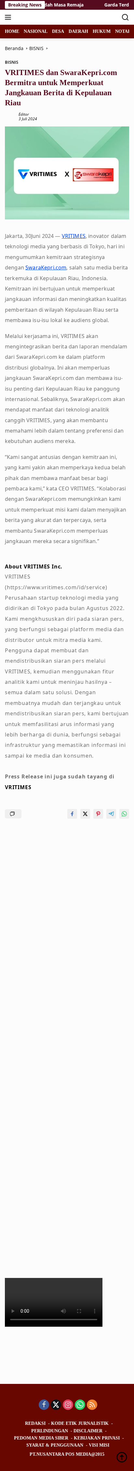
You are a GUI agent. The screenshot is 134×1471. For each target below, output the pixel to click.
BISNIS (11, 62)
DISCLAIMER (88, 1430)
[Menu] (9, 17)
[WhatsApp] (80, 1405)
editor (24, 114)
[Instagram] (68, 1405)
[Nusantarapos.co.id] (48, 17)
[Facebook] (44, 1405)
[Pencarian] (125, 17)
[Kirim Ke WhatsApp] (124, 814)
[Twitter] (56, 1405)
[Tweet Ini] (85, 814)
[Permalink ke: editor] (10, 116)
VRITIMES (74, 236)
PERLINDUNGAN (49, 1430)
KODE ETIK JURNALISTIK (80, 1423)
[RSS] (92, 1405)
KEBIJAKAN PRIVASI (97, 1438)
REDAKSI (35, 1423)
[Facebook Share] (72, 814)
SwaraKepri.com (45, 267)
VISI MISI (99, 1445)
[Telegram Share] (111, 814)
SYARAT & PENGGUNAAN (54, 1445)
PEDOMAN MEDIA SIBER (41, 1438)
